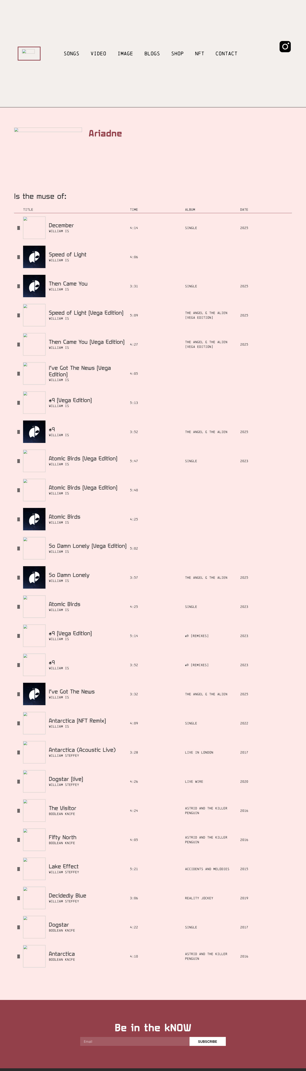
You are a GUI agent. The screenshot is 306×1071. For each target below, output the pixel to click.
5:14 (134, 636)
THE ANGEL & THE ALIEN (206, 432)
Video (98, 53)
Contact (226, 53)
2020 (244, 781)
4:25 (134, 519)
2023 (244, 461)
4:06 (134, 257)
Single (191, 228)
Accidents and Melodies (207, 869)
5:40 (134, 490)
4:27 (134, 344)
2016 (244, 811)
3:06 (134, 898)
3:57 (134, 577)
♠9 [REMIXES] (197, 636)
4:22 (134, 927)
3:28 (134, 752)
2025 (244, 228)
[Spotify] (268, 46)
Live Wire (194, 781)
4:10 (134, 956)
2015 (244, 869)
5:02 (134, 548)
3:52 (134, 432)
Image (125, 53)
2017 (244, 752)
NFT (199, 53)
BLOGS (152, 53)
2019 (244, 898)
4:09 (134, 723)
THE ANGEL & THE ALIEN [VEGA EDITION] (206, 315)
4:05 (134, 373)
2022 (244, 723)
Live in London (199, 752)
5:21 (134, 869)
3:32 (134, 694)
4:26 (134, 781)
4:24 (134, 811)
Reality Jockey (199, 898)
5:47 (134, 461)
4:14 (134, 228)
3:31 (134, 286)
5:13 (134, 403)
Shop (177, 53)
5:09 (134, 315)
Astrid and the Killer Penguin (206, 810)
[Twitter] (285, 59)
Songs (71, 53)
